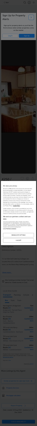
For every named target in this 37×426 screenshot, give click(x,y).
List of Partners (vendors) (9, 228)
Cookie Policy (16, 205)
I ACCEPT (18, 240)
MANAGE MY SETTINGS (19, 235)
